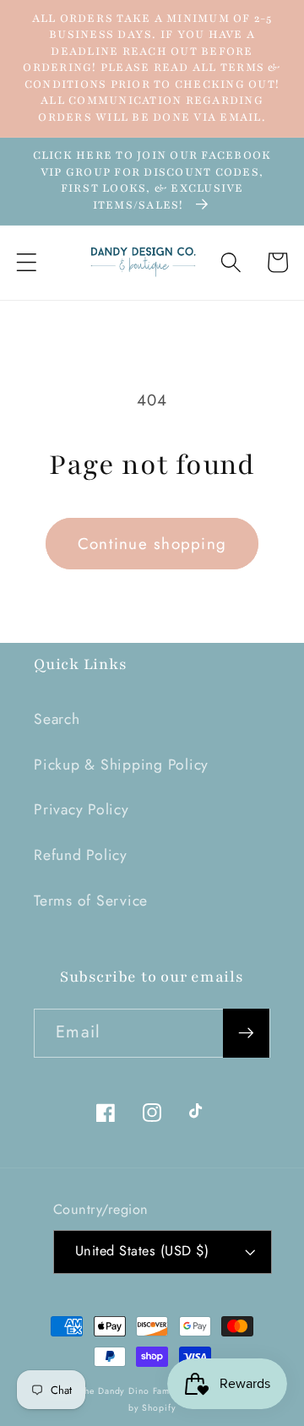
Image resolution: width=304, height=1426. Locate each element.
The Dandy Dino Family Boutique (150, 1391)
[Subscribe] (246, 1033)
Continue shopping (152, 543)
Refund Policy (81, 855)
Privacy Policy (81, 809)
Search (57, 719)
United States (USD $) (142, 1250)
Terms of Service (91, 901)
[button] (26, 262)
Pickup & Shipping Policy (121, 765)
